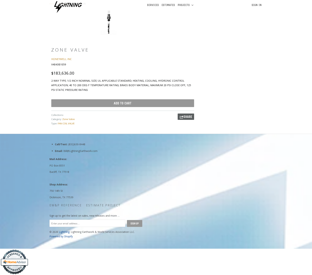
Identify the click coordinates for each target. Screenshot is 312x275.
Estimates (168, 5)
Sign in (257, 5)
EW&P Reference (65, 205)
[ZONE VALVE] (108, 21)
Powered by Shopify (61, 236)
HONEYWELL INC (61, 59)
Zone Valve (68, 119)
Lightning (64, 232)
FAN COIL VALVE (66, 123)
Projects (185, 5)
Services (153, 5)
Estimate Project (103, 205)
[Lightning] (67, 7)
